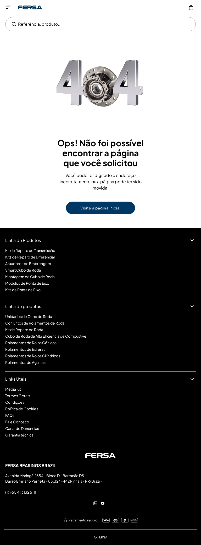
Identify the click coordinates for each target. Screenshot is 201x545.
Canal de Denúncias (22, 428)
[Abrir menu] (8, 7)
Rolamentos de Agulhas (25, 362)
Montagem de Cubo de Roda (30, 276)
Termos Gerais (17, 395)
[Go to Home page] (30, 7)
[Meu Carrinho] (191, 7)
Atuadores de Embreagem (28, 263)
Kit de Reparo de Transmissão (30, 250)
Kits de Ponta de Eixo (23, 289)
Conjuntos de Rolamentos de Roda (35, 323)
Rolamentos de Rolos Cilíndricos (32, 355)
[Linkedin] (95, 503)
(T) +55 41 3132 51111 (21, 492)
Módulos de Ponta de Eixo (27, 283)
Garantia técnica (19, 435)
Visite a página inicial (100, 208)
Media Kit (13, 389)
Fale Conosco (17, 421)
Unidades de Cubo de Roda (28, 316)
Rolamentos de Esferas (25, 349)
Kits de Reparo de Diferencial (30, 257)
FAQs (9, 415)
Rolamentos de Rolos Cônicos (31, 342)
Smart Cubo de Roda (23, 270)
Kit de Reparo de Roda (24, 329)
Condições (14, 402)
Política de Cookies (21, 408)
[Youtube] (102, 503)
